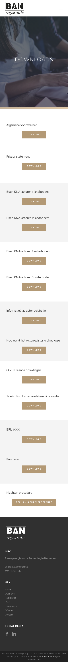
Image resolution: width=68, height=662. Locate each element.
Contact (9, 615)
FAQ (7, 602)
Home (8, 589)
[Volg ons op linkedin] (14, 634)
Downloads (11, 606)
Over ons (10, 594)
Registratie (10, 598)
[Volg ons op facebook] (7, 634)
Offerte (9, 611)
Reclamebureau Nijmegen (46, 656)
